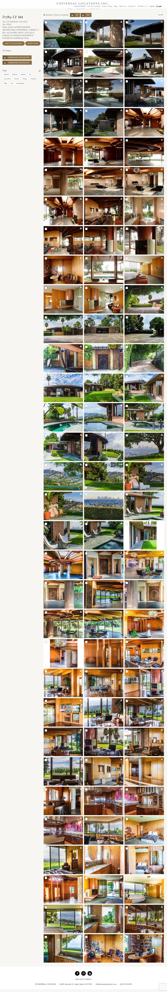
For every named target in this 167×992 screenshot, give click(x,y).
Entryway (16, 79)
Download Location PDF (19, 57)
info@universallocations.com (106, 984)
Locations (80, 9)
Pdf (88, 15)
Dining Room (7, 79)
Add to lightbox (13, 43)
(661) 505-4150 (126, 984)
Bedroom (23, 74)
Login (159, 6)
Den (30, 74)
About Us (122, 6)
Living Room (33, 79)
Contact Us (132, 6)
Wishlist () (143, 6)
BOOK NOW (33, 43)
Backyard (6, 74)
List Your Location (93, 6)
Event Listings (107, 6)
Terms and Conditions (83, 979)
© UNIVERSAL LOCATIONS (45, 984)
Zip (77, 15)
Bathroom (14, 74)
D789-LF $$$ (93, 9)
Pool (12, 83)
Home (70, 9)
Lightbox (152, 6)
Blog (115, 6)
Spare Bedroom (20, 83)
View (159, 15)
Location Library (80, 6)
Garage (25, 79)
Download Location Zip (19, 63)
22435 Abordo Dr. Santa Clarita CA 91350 (75, 984)
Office (5, 83)
